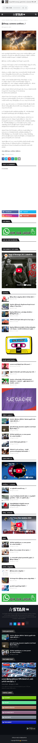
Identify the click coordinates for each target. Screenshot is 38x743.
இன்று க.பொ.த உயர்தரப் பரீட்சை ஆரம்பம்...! (20, 550)
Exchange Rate (9, 712)
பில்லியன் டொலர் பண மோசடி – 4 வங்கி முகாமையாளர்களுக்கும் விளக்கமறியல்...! (20, 450)
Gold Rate (7, 717)
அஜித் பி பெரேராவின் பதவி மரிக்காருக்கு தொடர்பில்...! (23, 372)
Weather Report (10, 20)
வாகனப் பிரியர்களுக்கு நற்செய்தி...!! (18, 442)
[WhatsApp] (27, 622)
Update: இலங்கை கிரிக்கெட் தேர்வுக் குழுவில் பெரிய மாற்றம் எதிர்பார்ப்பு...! (23, 420)
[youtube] (27, 215)
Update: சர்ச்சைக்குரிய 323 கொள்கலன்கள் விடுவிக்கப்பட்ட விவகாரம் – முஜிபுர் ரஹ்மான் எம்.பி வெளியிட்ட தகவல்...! (21, 381)
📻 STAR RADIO (23, 740)
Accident (7, 698)
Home (3, 20)
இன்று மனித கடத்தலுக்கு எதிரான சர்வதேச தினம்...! (22, 297)
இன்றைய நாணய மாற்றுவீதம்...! (17, 571)
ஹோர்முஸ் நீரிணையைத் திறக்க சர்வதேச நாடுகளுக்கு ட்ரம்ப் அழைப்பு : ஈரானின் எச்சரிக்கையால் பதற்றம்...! (22, 328)
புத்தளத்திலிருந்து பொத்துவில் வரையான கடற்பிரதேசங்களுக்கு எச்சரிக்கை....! (19, 504)
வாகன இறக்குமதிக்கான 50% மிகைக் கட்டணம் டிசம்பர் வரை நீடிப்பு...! (17, 680)
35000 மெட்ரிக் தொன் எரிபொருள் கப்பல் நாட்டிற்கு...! (22, 319)
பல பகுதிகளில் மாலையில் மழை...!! (18, 488)
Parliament (8, 722)
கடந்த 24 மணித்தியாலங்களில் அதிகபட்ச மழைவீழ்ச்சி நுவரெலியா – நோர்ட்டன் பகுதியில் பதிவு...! (22, 496)
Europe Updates (9, 707)
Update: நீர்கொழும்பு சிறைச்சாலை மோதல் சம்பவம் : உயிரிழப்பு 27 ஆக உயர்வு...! (22, 305)
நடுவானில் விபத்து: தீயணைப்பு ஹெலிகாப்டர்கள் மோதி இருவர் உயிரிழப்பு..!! (23, 427)
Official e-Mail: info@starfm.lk (19, 737)
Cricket (6, 702)
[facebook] (10, 211)
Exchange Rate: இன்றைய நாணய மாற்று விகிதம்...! (23, 578)
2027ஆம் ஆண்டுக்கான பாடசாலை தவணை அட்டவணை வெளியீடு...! (20, 435)
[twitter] (27, 211)
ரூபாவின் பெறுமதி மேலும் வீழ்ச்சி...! (18, 586)
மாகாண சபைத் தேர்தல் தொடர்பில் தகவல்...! (20, 364)
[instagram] (10, 215)
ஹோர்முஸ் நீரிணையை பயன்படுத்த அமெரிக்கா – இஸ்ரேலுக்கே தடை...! (21, 313)
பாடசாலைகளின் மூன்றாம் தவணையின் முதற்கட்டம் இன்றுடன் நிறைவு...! (22, 558)
